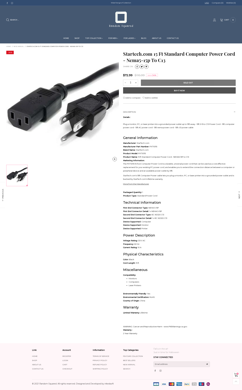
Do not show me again (122, 60)
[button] (111, 41)
